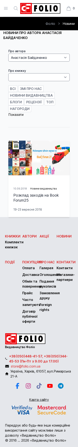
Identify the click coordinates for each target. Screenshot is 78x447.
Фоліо (50, 23)
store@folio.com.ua (25, 366)
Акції (44, 236)
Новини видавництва (31, 95)
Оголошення (50, 275)
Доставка (30, 275)
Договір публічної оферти (29, 316)
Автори (29, 236)
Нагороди (20, 109)
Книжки (12, 236)
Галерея (46, 268)
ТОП (49, 102)
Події (10, 262)
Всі (13, 89)
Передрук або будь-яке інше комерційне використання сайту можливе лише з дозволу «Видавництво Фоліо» (37, 430)
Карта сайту (39, 400)
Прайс (27, 293)
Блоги (16, 102)
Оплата (28, 268)
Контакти (66, 262)
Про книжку (17, 70)
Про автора (16, 51)
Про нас (47, 262)
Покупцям (32, 262)
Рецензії (34, 102)
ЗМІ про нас (31, 89)
